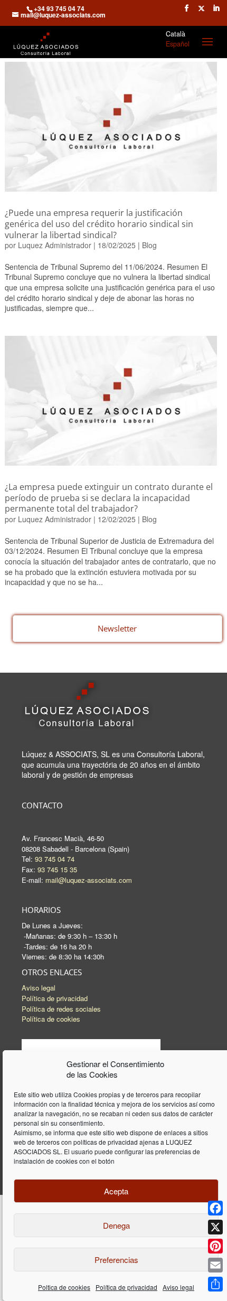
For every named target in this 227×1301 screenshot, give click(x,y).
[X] (215, 1227)
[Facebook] (215, 1208)
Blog (149, 245)
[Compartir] (215, 1284)
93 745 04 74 (54, 859)
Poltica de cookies (64, 1287)
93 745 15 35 (57, 869)
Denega (116, 1225)
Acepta (116, 1190)
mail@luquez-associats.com (88, 880)
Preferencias (116, 1259)
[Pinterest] (215, 1246)
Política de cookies (51, 1019)
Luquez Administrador (54, 245)
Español (178, 44)
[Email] (215, 1265)
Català (175, 34)
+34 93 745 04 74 (59, 8)
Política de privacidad (126, 1287)
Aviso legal (178, 1287)
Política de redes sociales (61, 1009)
